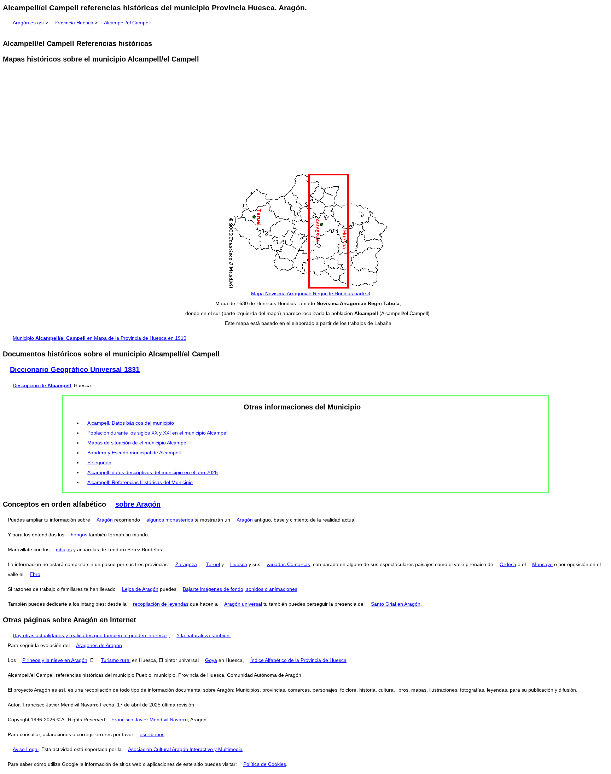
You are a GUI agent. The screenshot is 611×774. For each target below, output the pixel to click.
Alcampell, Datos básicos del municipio (130, 423)
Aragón (105, 520)
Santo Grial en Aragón (395, 604)
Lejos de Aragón (140, 589)
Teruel (213, 564)
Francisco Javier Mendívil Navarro (149, 719)
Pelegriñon (99, 462)
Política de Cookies (264, 764)
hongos (79, 534)
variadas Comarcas (288, 564)
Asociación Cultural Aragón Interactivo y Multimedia (185, 749)
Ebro (35, 574)
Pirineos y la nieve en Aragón (54, 660)
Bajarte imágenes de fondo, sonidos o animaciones (240, 589)
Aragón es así (28, 22)
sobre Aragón (138, 504)
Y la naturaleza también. (203, 635)
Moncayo (542, 564)
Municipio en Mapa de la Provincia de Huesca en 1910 (99, 338)
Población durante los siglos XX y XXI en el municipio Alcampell (157, 433)
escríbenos (152, 734)
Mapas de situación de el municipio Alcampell (137, 443)
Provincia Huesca (73, 22)
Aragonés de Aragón (99, 645)
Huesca (238, 564)
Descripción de (42, 385)
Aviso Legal (26, 749)
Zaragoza (186, 564)
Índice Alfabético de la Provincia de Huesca (298, 660)
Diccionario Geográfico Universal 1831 (75, 369)
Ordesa (508, 564)
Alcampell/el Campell (127, 22)
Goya (211, 660)
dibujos (64, 549)
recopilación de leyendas (160, 604)
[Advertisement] (305, 119)
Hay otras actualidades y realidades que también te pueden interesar (90, 635)
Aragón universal (243, 604)
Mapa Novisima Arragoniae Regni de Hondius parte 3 (310, 293)
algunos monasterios (169, 520)
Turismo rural (115, 660)
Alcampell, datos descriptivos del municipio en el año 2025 (152, 472)
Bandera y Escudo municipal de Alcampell (134, 452)
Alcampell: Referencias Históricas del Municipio (140, 482)
